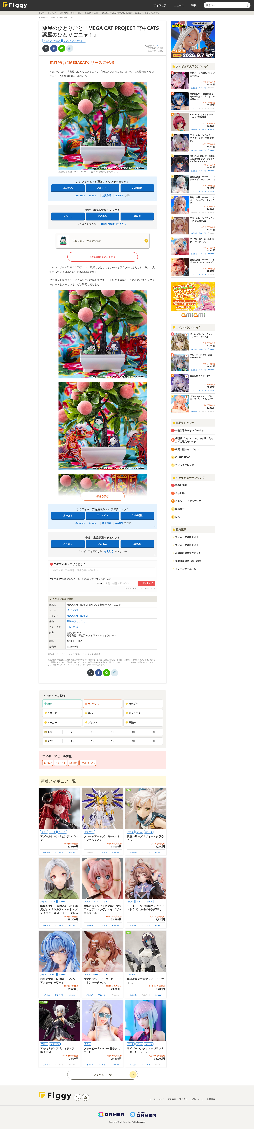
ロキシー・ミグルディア (188, 501)
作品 (90, 713)
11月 (153, 732)
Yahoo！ (93, 195)
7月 (72, 732)
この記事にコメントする (103, 256)
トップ (41, 13)
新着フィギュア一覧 (58, 781)
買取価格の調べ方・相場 (188, 560)
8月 (92, 732)
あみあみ (68, 187)
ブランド (92, 722)
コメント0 (159, 45)
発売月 (50, 741)
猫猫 (75, 626)
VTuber (44, 1044)
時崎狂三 (180, 509)
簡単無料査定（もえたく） (115, 223)
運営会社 (183, 1099)
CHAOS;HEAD (182, 457)
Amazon (80, 195)
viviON (119, 195)
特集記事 (181, 529)
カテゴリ (133, 703)
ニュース (179, 5)
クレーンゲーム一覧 (185, 568)
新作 (49, 703)
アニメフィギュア (52, 40)
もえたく (108, 551)
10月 (133, 732)
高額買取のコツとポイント (189, 552)
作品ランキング (185, 422)
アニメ (52, 901)
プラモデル (89, 832)
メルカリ (68, 216)
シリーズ (52, 713)
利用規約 (211, 1099)
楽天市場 (106, 195)
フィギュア (160, 5)
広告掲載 (172, 1099)
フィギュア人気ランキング (192, 66)
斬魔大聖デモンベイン (187, 449)
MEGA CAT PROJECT (77, 615)
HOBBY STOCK (88, 762)
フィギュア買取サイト (187, 545)
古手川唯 (180, 493)
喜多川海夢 (181, 485)
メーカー (52, 722)
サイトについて (157, 1099)
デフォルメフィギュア (74, 40)
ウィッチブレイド (184, 465)
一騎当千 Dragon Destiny (189, 430)
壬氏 (79, 13)
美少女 (44, 832)
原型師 (132, 722)
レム (177, 517)
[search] (246, 5)
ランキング (94, 703)
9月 (112, 732)
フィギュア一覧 (102, 1074)
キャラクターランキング (190, 477)
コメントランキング (188, 327)
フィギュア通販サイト (187, 537)
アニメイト (102, 187)
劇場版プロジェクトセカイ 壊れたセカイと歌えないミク (194, 440)
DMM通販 (137, 187)
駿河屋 (137, 216)
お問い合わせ (197, 1099)
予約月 (50, 732)
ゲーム (52, 832)
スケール (62, 832)
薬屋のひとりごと (67, 13)
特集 (194, 5)
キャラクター (136, 713)
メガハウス (72, 610)
